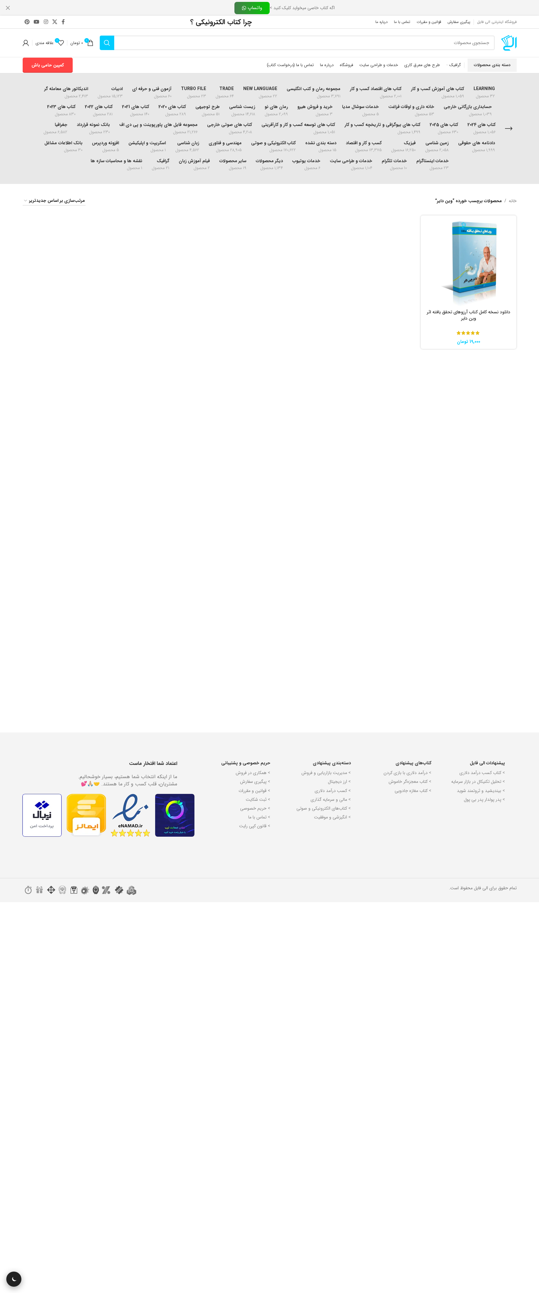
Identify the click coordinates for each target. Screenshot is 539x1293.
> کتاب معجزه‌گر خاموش (410, 781)
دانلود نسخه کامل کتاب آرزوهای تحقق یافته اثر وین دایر (468, 315)
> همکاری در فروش (253, 772)
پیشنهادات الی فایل (487, 763)
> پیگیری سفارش (255, 781)
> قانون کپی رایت (254, 826)
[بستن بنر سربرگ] (8, 8)
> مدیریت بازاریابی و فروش (326, 772)
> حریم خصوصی (255, 808)
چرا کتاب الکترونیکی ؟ (221, 22)
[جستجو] (107, 43)
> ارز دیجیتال (339, 781)
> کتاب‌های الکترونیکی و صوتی (323, 808)
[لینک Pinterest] (27, 22)
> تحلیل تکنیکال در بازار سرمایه (478, 781)
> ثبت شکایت (258, 799)
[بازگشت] (509, 128)
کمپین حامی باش (47, 65)
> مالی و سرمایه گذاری (331, 799)
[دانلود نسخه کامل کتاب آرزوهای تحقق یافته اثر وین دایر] (468, 263)
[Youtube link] (37, 22)
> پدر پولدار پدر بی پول (484, 799)
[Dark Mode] (13, 1279)
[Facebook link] (63, 22)
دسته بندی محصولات (492, 65)
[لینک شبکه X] (54, 22)
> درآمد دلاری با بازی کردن (407, 772)
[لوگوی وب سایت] (509, 42)
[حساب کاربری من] (26, 43)
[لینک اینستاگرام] (46, 22)
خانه (513, 200)
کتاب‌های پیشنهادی (413, 763)
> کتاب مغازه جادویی (413, 790)
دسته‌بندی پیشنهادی (332, 763)
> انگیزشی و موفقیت (332, 817)
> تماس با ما (259, 817)
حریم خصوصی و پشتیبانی (245, 763)
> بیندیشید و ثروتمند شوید (481, 790)
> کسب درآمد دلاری (333, 790)
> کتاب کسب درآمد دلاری (482, 772)
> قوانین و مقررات (254, 790)
